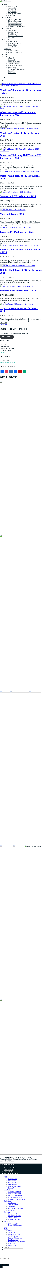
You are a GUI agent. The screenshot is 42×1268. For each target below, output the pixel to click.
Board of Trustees (14, 62)
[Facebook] (2, 371)
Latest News (12, 71)
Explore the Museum (15, 23)
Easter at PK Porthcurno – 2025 (17, 232)
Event (11, 85)
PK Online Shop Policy (11, 1173)
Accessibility (12, 8)
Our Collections (13, 32)
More (6, 56)
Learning (7, 39)
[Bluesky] (11, 371)
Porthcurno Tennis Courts (16, 26)
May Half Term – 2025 (12, 214)
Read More (3, 104)
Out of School (12, 45)
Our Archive (12, 30)
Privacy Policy (8, 1170)
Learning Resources (14, 43)
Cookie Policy (8, 1171)
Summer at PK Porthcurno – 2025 (18, 196)
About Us (11, 58)
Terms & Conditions (10, 1168)
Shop (5, 54)
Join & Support (13, 67)
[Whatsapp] (24, 371)
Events (15, 85)
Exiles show (12, 73)
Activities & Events (14, 19)
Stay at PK (11, 15)
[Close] (1, 1267)
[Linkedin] (15, 371)
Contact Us (11, 60)
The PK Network (13, 63)
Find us (2, 352)
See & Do (7, 17)
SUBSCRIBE (6, 337)
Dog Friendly (12, 12)
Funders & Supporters (15, 65)
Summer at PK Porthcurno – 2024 (18, 290)
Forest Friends (12, 41)
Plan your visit (12, 6)
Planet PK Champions (15, 52)
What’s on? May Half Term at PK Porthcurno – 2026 (18, 113)
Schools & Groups (14, 47)
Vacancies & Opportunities (16, 69)
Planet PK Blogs (13, 50)
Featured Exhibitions (15, 25)
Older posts (3, 324)
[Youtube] (20, 371)
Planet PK (7, 49)
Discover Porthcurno (15, 21)
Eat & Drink (12, 10)
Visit (5, 4)
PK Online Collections (15, 36)
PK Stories (11, 38)
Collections (7, 28)
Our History (12, 34)
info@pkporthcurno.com (8, 362)
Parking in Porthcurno (15, 13)
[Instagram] (6, 371)
